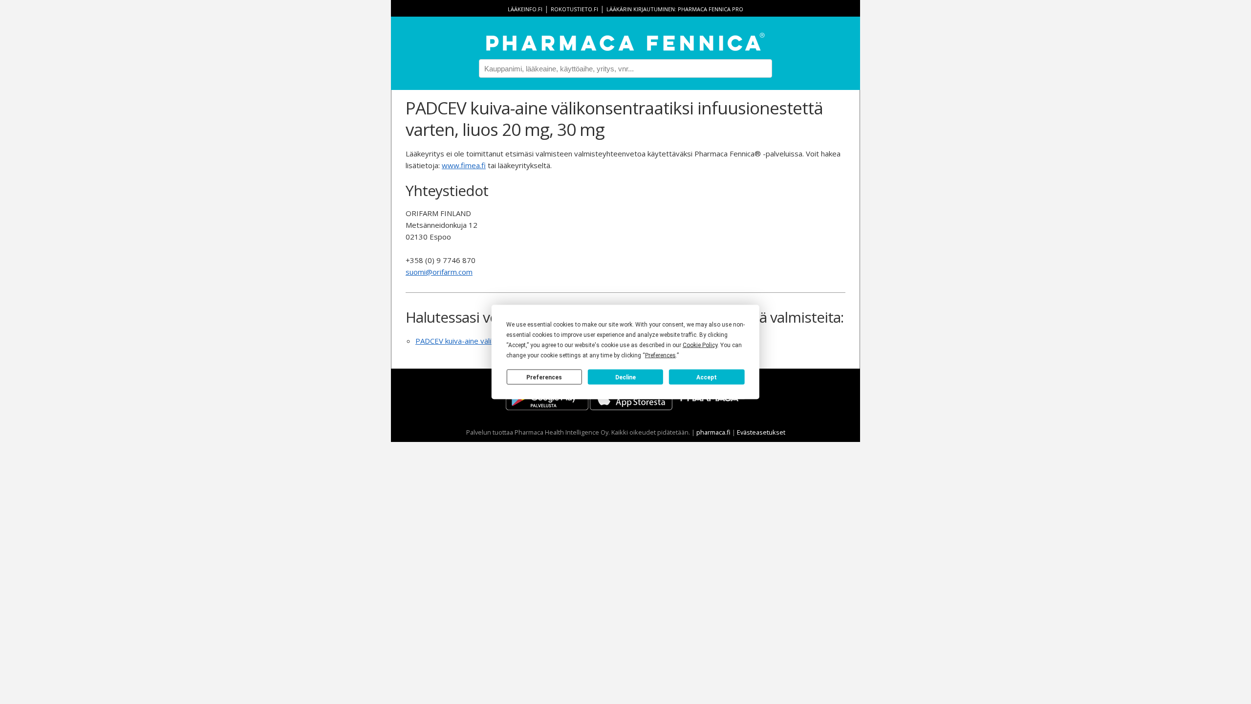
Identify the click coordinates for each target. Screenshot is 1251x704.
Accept (706, 377)
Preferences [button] (660, 355)
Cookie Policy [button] (700, 345)
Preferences (544, 377)
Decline (625, 377)
